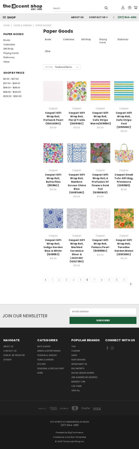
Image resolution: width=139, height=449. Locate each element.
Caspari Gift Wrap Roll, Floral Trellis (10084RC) (77, 118)
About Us (77, 17)
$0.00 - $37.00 (11, 78)
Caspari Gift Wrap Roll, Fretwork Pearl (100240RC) (53, 118)
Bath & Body (44, 346)
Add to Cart (53, 97)
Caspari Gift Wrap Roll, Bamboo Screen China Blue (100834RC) (77, 183)
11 (124, 280)
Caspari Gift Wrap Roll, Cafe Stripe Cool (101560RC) (124, 120)
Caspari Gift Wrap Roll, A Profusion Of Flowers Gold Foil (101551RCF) (100, 183)
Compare (52, 90)
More (40, 372)
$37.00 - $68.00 (11, 83)
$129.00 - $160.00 (12, 96)
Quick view (53, 84)
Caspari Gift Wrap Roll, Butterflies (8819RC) (53, 180)
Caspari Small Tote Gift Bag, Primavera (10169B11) (123, 180)
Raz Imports (77, 368)
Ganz (74, 355)
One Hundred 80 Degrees (84, 377)
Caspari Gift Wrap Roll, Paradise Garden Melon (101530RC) (123, 247)
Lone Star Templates (75, 437)
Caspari (75, 350)
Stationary (9, 57)
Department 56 (79, 364)
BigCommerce (75, 432)
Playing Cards (11, 53)
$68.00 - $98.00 (11, 87)
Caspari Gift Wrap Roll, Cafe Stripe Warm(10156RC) (100, 118)
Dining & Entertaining (49, 350)
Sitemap (7, 359)
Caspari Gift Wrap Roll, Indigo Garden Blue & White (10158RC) (53, 247)
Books (6, 40)
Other (6, 61)
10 (117, 280)
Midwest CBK (78, 381)
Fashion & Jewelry (47, 355)
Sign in (7, 355)
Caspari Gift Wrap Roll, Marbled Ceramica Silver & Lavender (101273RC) (77, 250)
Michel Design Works (82, 372)
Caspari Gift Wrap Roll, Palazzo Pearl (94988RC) (100, 245)
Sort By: (49, 67)
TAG (73, 346)
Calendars (9, 44)
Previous (134, 438)
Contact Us (97, 17)
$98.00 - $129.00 (12, 92)
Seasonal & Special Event (50, 368)
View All (75, 390)
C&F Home (76, 386)
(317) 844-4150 (127, 17)
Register (20, 355)
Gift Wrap (8, 48)
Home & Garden (45, 359)
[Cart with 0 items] (135, 7)
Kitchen (41, 364)
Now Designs (78, 359)
